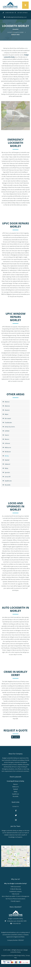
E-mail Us (16, 737)
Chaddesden (8, 422)
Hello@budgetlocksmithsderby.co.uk (16, 17)
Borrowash (8, 418)
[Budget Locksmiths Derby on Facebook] (16, 810)
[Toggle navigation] (25, 5)
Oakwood (7, 464)
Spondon (7, 472)
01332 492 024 (9, 12)
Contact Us (15, 806)
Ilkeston (7, 439)
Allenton (7, 402)
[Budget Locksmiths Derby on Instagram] (16, 820)
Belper (6, 414)
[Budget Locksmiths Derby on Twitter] (16, 815)
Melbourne (8, 447)
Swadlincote (8, 481)
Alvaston (7, 410)
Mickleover (8, 452)
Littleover (7, 443)
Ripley (6, 468)
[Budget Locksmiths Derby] (10, 5)
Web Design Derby (19, 955)
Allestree (7, 406)
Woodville (7, 485)
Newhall (7, 460)
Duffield (7, 431)
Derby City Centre (10, 427)
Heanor (7, 435)
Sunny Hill (7, 476)
